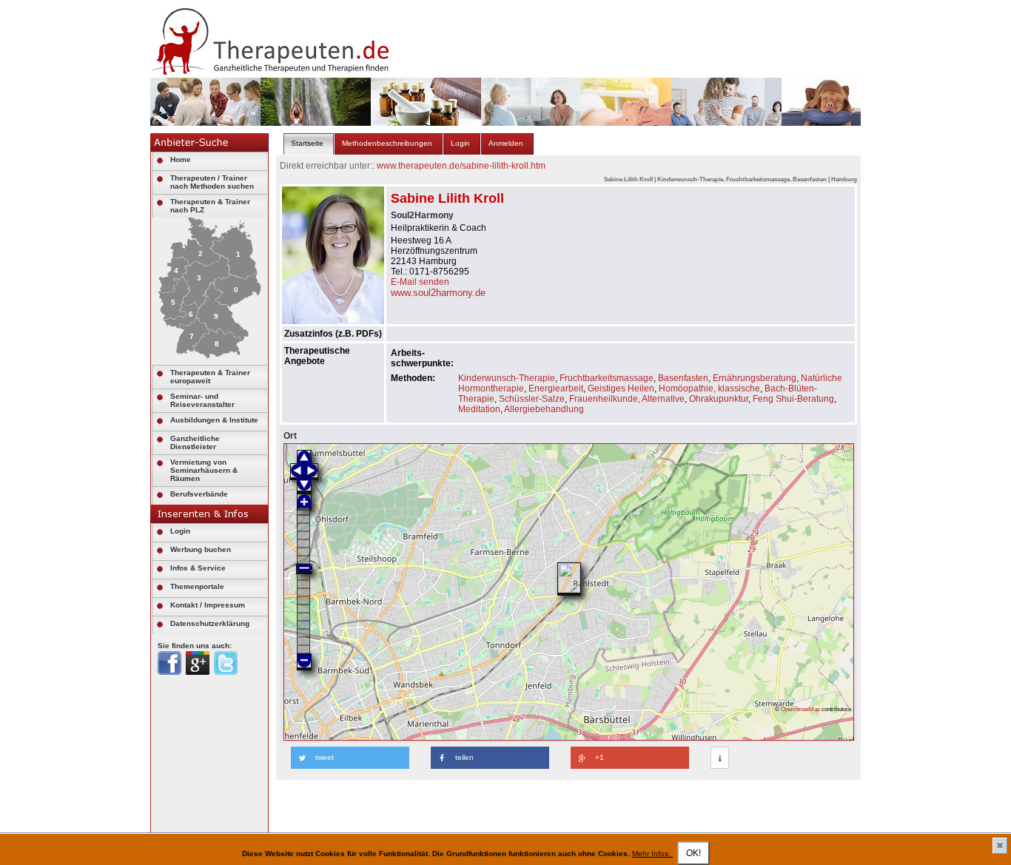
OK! (693, 853)
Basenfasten (683, 378)
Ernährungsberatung (754, 378)
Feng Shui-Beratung (793, 399)
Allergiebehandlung (544, 409)
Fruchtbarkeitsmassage (607, 378)
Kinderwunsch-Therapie (506, 378)
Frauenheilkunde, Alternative (627, 399)
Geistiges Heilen (621, 388)
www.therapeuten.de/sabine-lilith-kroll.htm (461, 166)
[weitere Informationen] (719, 758)
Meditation (479, 409)
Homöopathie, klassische (709, 388)
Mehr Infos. (652, 853)
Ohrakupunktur (718, 399)
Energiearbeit (555, 388)
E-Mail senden (420, 282)
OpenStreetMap (800, 709)
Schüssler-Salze (532, 399)
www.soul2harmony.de (438, 292)
